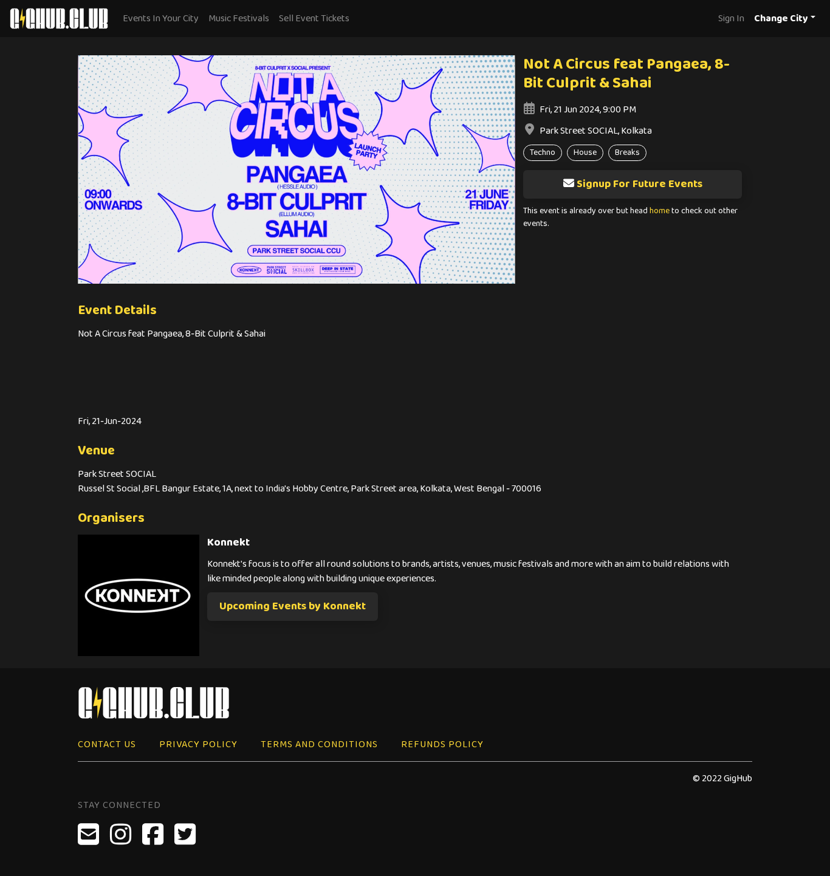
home (660, 211)
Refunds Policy (442, 744)
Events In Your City (161, 18)
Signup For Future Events (639, 184)
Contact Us (107, 744)
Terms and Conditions (319, 744)
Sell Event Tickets (314, 18)
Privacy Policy (198, 744)
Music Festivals (238, 18)
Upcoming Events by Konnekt (292, 606)
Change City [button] (781, 18)
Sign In (731, 18)
